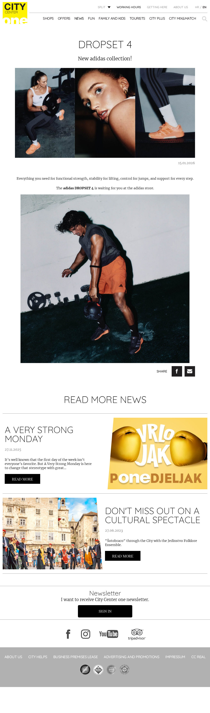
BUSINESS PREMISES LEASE (75, 656)
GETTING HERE (157, 7)
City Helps (37, 656)
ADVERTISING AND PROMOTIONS (131, 656)
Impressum (175, 656)
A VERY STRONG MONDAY (39, 434)
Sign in (105, 611)
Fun (91, 18)
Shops (48, 18)
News (79, 18)
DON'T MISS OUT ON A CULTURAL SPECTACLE (152, 515)
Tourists (137, 18)
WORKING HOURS (129, 7)
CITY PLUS (157, 18)
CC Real (198, 656)
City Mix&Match (182, 18)
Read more (22, 479)
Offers (64, 18)
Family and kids (112, 18)
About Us (180, 7)
